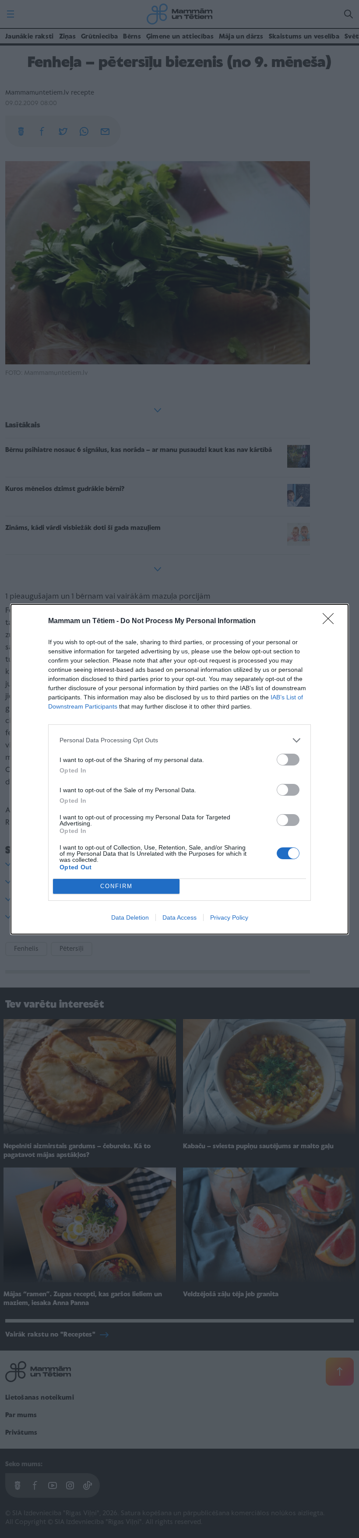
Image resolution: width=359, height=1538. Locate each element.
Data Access (179, 917)
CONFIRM (116, 886)
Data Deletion (130, 917)
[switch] (288, 759)
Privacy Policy (229, 917)
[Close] (331, 621)
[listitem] (179, 740)
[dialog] (179, 769)
